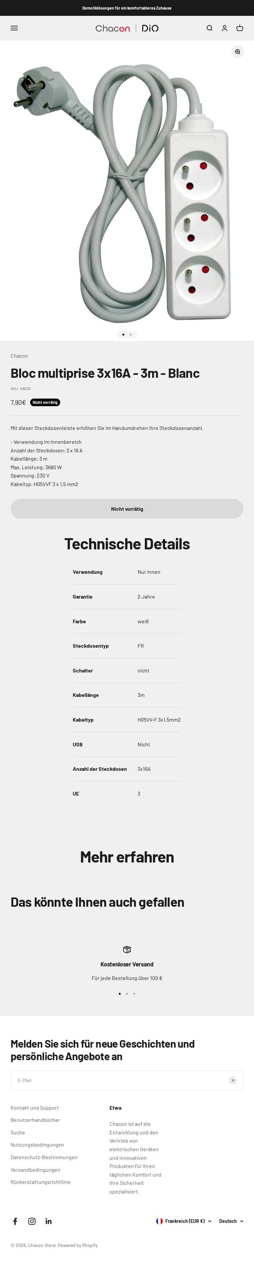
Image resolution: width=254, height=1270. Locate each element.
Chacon (19, 355)
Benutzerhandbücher (35, 1120)
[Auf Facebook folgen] (15, 1221)
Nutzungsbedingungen (37, 1144)
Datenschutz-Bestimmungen (44, 1157)
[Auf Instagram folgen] (31, 1221)
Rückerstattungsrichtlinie (41, 1182)
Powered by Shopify (78, 1245)
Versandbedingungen (36, 1169)
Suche (18, 1132)
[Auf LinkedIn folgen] (48, 1221)
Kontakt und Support (35, 1107)
